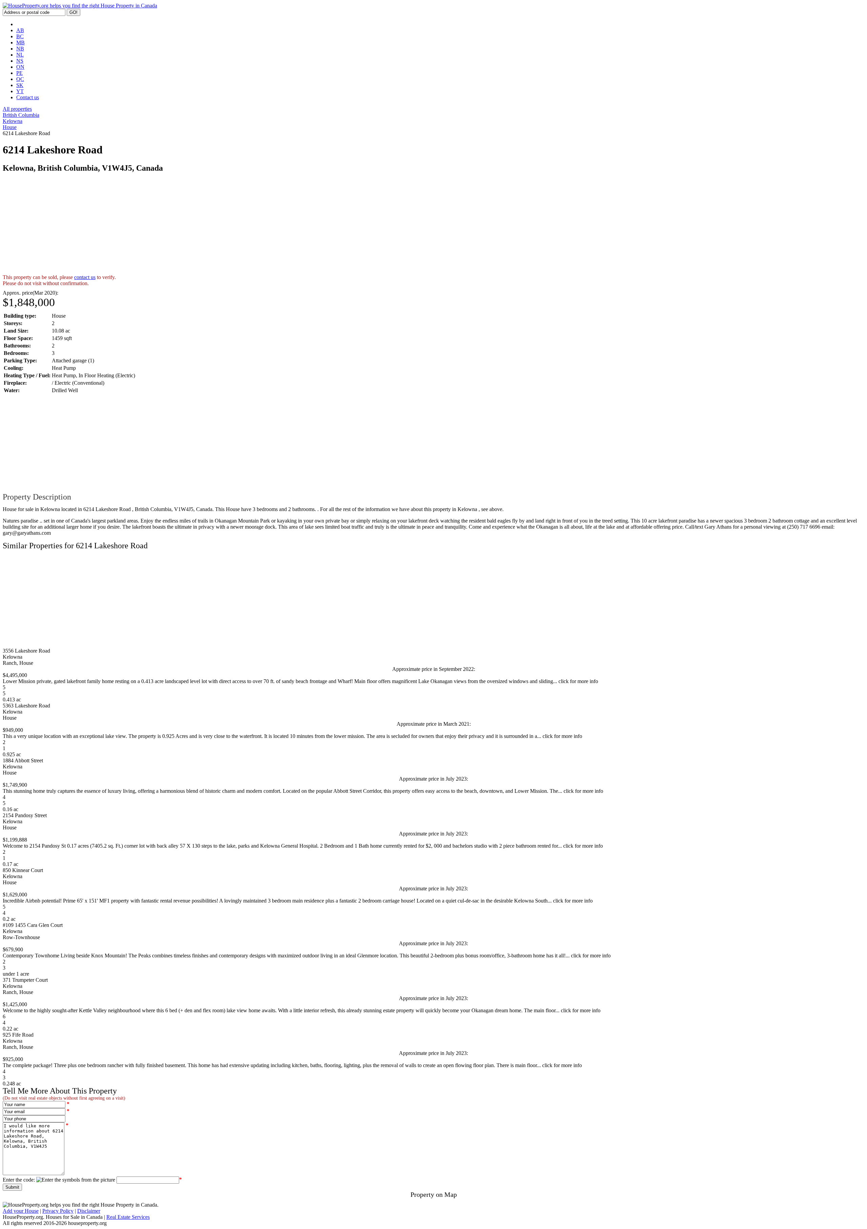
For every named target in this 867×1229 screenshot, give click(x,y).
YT (20, 91)
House (10, 127)
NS (19, 61)
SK (19, 85)
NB (20, 48)
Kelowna (12, 121)
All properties (17, 109)
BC (20, 36)
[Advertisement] (206, 226)
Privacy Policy (57, 1211)
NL (20, 55)
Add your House (21, 1211)
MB (20, 42)
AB (20, 30)
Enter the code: (19, 1180)
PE (19, 73)
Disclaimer (88, 1211)
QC (20, 79)
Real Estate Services (128, 1217)
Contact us (27, 97)
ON (20, 67)
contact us (85, 277)
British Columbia (21, 115)
